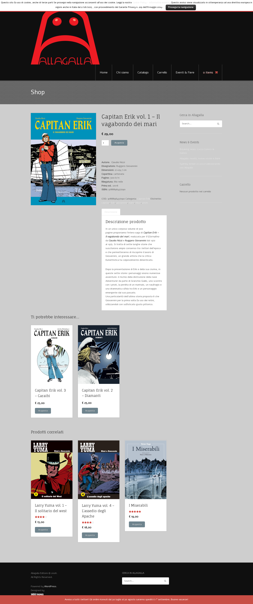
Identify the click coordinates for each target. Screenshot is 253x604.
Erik (113, 202)
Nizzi (138, 202)
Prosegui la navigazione (180, 7)
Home (104, 72)
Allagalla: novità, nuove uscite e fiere (200, 158)
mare (131, 202)
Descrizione (111, 212)
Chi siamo (122, 72)
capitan (105, 202)
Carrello (162, 72)
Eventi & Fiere (185, 72)
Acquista (119, 142)
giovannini (121, 202)
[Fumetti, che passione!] (65, 34)
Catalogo (143, 72)
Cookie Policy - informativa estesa (150, 2)
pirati (145, 202)
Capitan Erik (143, 198)
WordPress (50, 586)
